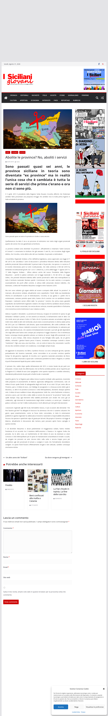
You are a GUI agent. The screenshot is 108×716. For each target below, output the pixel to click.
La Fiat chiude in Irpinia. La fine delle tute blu (61, 491)
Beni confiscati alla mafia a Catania (36, 498)
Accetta (61, 707)
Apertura (24, 100)
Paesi (56, 100)
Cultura (13, 100)
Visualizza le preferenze (95, 707)
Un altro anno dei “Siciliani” (16, 457)
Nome (6, 557)
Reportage (65, 100)
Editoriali (24, 95)
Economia (35, 100)
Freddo (8, 485)
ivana (18, 162)
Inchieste (35, 95)
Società (53, 95)
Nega (76, 707)
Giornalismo (73, 95)
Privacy (83, 712)
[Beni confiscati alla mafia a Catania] (37, 471)
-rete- (7, 152)
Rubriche (76, 100)
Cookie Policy (76, 712)
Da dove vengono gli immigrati (57, 457)
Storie (62, 95)
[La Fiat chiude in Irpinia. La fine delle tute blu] (61, 471)
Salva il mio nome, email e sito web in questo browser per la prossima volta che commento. (34, 593)
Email (6, 567)
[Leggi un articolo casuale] (102, 97)
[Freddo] (13, 471)
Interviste (46, 100)
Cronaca (13, 95)
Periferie (85, 95)
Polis (45, 95)
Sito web (6, 577)
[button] (104, 689)
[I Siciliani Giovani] (5, 97)
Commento (8, 528)
